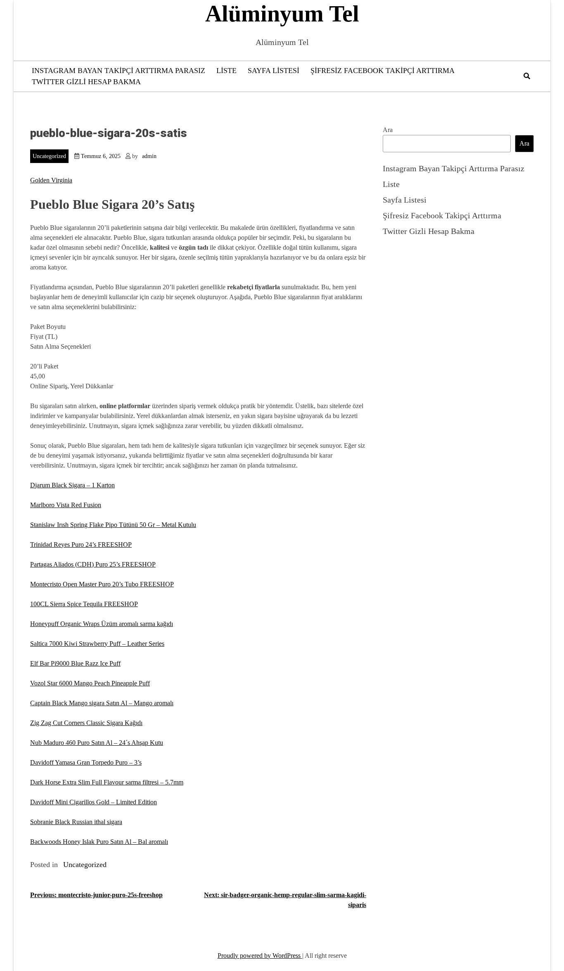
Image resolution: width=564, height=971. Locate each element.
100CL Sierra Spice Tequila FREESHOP (84, 603)
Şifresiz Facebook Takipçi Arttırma (382, 70)
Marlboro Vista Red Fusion (65, 504)
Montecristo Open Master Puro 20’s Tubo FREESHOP (102, 584)
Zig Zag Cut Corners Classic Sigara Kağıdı (86, 722)
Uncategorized (49, 156)
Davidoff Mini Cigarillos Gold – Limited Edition (93, 802)
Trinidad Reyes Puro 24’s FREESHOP (81, 544)
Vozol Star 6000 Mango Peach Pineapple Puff (90, 683)
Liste (226, 70)
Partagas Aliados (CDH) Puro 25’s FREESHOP (93, 564)
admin (149, 156)
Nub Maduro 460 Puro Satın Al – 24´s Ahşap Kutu (96, 742)
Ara (388, 129)
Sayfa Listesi (273, 70)
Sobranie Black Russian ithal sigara (76, 821)
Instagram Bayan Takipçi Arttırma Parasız (118, 70)
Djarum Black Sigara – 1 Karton (72, 485)
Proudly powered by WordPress (260, 955)
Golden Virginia (51, 180)
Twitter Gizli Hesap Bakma (86, 82)
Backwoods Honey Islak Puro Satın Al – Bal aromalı (99, 841)
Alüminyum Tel (282, 13)
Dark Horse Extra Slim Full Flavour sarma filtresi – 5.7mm (106, 782)
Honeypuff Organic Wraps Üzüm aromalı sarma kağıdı (101, 623)
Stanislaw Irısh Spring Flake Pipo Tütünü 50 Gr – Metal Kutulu (113, 524)
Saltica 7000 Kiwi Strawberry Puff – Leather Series (97, 643)
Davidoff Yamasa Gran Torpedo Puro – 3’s (86, 762)
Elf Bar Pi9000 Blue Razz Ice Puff (75, 663)
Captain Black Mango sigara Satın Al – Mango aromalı (101, 702)
